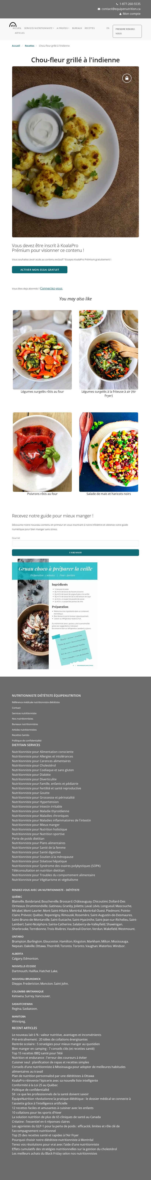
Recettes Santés (20, 735)
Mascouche (123, 906)
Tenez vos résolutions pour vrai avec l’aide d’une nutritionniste (55, 1144)
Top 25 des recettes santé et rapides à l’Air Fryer (45, 1135)
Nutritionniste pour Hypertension (35, 802)
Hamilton (65, 941)
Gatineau (55, 906)
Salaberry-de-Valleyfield (89, 924)
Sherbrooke (20, 929)
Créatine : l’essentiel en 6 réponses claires (41, 1122)
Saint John (61, 984)
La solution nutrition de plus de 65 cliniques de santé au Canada (56, 1117)
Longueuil (107, 906)
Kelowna (18, 996)
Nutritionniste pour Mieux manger (36, 825)
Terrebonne (37, 929)
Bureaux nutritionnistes (25, 724)
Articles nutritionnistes (24, 729)
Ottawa (41, 946)
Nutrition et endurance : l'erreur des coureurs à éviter (50, 1058)
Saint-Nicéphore (36, 924)
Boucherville (50, 901)
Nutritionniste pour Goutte (31, 793)
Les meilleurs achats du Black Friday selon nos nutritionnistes (54, 1153)
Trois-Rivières (56, 929)
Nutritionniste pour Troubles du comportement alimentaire (53, 875)
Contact (16, 707)
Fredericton (31, 984)
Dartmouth (20, 971)
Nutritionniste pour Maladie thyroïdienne (40, 811)
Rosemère (82, 915)
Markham (93, 941)
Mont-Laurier (33, 911)
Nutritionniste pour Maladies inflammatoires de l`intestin (51, 820)
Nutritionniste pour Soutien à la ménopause (42, 857)
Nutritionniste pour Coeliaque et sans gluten (43, 770)
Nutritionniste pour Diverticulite (34, 779)
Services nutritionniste (38, 28)
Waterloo (105, 946)
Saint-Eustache (61, 920)
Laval (88, 906)
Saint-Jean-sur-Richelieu (111, 920)
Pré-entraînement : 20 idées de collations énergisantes (50, 1039)
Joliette (79, 906)
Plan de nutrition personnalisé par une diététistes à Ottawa (53, 1076)
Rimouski (67, 915)
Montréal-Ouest (94, 911)
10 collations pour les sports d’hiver (37, 1113)
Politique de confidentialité (26, 740)
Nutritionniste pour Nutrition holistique (39, 829)
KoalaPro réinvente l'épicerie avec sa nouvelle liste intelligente (55, 1080)
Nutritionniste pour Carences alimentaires (41, 761)
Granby (68, 906)
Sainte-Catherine (60, 924)
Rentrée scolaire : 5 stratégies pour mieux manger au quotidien (56, 1044)
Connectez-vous (51, 288)
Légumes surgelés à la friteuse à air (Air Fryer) (109, 394)
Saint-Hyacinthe (83, 920)
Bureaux (77, 28)
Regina (16, 1009)
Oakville (29, 946)
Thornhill (53, 946)
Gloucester (50, 941)
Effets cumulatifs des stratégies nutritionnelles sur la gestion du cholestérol (64, 1149)
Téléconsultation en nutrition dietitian (38, 870)
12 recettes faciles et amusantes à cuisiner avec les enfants (53, 1108)
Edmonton (30, 958)
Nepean (17, 946)
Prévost (26, 915)
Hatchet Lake (48, 971)
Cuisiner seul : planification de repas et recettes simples (51, 1062)
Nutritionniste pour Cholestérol (34, 765)
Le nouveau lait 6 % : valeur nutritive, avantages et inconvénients (57, 1035)
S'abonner (75, 552)
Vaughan (91, 946)
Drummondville (37, 906)
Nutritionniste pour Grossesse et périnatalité (43, 797)
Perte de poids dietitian (28, 839)
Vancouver (42, 996)
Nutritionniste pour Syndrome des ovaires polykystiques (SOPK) (56, 866)
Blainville (18, 901)
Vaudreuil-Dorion (79, 929)
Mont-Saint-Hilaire (55, 911)
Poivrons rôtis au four (42, 494)
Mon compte (132, 14)
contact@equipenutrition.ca (121, 9)
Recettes (90, 28)
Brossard (66, 901)
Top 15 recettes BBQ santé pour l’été (37, 1053)
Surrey (29, 996)
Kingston (79, 941)
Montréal (75, 911)
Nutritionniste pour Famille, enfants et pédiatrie (45, 784)
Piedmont (113, 911)
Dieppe (17, 984)
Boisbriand (32, 901)
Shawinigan (114, 924)
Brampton (19, 941)
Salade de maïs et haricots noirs (109, 494)
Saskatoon (29, 1009)
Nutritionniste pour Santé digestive (36, 852)
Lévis (96, 906)
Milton (105, 941)
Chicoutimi (100, 901)
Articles (19, 33)
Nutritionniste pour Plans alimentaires (38, 843)
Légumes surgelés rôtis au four (42, 392)
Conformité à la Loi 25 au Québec (35, 1085)
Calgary (17, 958)
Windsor (119, 946)
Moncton (46, 984)
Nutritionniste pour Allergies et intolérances (42, 756)
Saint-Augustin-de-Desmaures (111, 915)
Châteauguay (82, 901)
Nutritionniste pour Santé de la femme (39, 848)
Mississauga (119, 941)
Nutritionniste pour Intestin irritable (37, 806)
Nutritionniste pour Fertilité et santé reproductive (46, 788)
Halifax (33, 971)
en (108, 28)
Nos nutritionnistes (22, 718)
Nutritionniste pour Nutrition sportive (38, 834)
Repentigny (52, 915)
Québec (38, 915)
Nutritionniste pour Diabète (31, 775)
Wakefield (110, 929)
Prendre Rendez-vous (125, 31)
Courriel (16, 538)
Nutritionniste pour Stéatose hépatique (39, 861)
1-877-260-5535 (130, 4)
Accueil (17, 28)
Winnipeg (18, 1021)
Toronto (66, 946)
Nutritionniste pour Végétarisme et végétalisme (45, 880)
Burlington (34, 941)
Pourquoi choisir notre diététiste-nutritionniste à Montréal (52, 1140)
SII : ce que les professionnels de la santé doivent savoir (50, 1094)
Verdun (97, 929)
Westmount (126, 929)
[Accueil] (13, 23)
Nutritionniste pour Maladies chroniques (40, 816)
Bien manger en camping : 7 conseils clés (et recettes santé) (53, 1049)
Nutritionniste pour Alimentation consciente (42, 752)
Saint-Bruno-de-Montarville (31, 920)
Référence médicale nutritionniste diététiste (36, 702)
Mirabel (17, 911)
